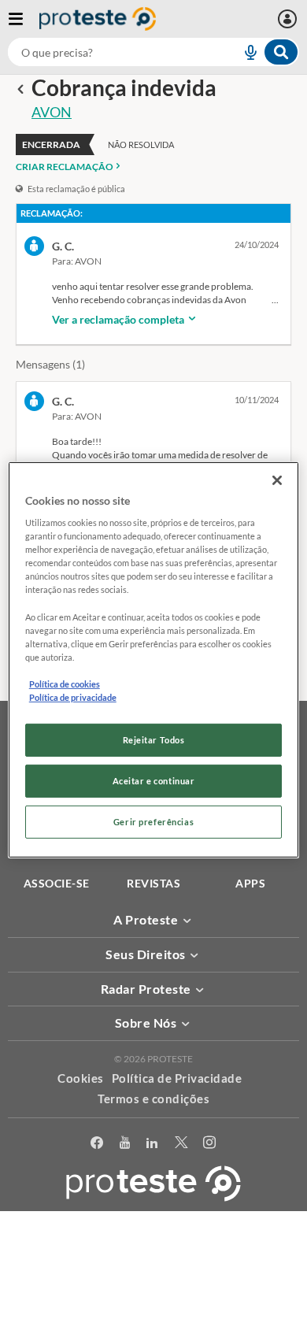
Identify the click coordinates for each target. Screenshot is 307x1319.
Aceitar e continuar (154, 781)
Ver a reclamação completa (119, 319)
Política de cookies (64, 684)
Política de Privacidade (177, 1078)
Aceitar (154, 1309)
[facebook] (97, 1143)
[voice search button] (244, 52)
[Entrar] (289, 19)
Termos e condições (153, 1098)
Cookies (80, 1078)
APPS (250, 883)
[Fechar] (277, 479)
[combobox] (153, 52)
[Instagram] (209, 1143)
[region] (154, 659)
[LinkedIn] (152, 1143)
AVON (51, 111)
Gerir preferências (153, 822)
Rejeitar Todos (154, 740)
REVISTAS (153, 883)
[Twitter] (181, 1143)
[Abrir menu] (23, 19)
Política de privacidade (73, 697)
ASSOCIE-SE (57, 883)
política (153, 1284)
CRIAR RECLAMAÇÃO (64, 166)
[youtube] (125, 1143)
